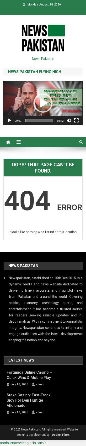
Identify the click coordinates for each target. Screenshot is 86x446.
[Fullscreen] (76, 120)
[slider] (39, 120)
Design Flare (60, 434)
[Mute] (68, 120)
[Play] (9, 120)
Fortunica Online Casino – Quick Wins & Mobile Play (29, 375)
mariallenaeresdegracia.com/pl (23, 443)
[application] (42, 103)
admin (40, 384)
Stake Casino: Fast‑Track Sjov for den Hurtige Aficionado (28, 400)
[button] (43, 103)
